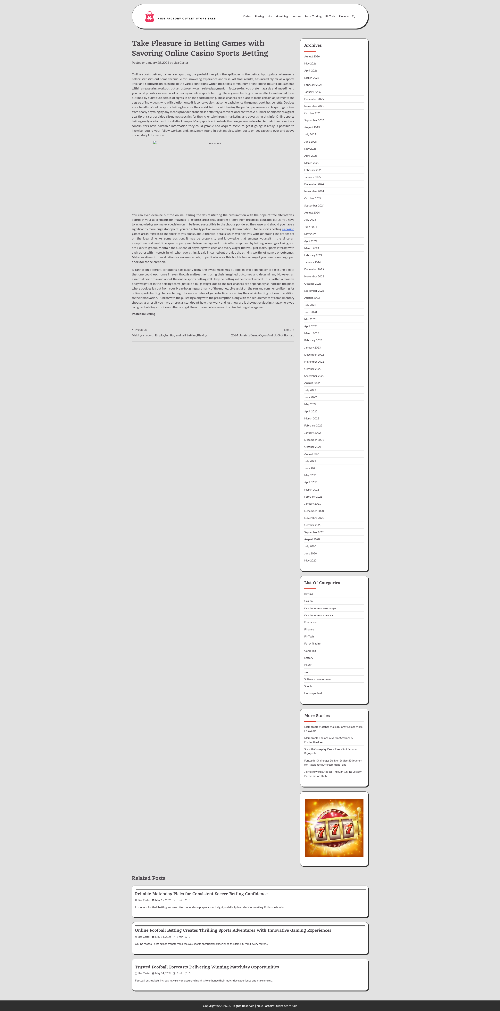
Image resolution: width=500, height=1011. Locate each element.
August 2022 (312, 382)
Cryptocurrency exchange (320, 608)
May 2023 (310, 319)
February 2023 (313, 340)
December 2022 (314, 354)
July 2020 (310, 546)
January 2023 (312, 347)
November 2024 (314, 191)
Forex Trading (312, 16)
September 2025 (314, 120)
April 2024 (310, 241)
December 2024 (314, 184)
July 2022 (310, 390)
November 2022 (314, 361)
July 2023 (310, 305)
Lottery (296, 16)
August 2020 (312, 539)
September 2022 (314, 375)
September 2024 (314, 205)
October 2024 (312, 198)
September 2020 (314, 532)
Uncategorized (313, 693)
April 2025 (310, 155)
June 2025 (310, 141)
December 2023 (314, 269)
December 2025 (314, 99)
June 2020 (310, 553)
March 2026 (311, 77)
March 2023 (311, 333)
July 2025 (310, 134)
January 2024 (312, 262)
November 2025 (314, 106)
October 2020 (312, 525)
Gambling (282, 16)
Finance (343, 16)
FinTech (330, 16)
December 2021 (314, 439)
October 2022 (312, 368)
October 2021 (312, 446)
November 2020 (314, 517)
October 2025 (312, 113)
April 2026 (310, 70)
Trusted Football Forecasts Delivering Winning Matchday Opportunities (207, 967)
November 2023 (314, 276)
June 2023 (310, 312)
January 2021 (312, 503)
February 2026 (313, 84)
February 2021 (313, 496)
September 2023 (314, 290)
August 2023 (312, 297)
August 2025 (312, 127)
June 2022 (310, 397)
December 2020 (314, 510)
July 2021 (310, 461)
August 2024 (312, 212)
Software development (318, 679)
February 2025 (313, 170)
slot (270, 16)
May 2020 (310, 560)
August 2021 (312, 454)
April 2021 (310, 482)
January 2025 (312, 177)
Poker (308, 664)
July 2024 (310, 219)
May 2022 (310, 404)
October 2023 (312, 283)
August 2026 (312, 56)
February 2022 (313, 425)
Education (310, 622)
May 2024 (310, 233)
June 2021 (310, 468)
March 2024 (311, 248)
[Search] (353, 16)
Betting (259, 16)
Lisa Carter (181, 62)
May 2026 (310, 63)
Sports (308, 686)
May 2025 (310, 148)
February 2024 (313, 255)
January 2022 (312, 432)
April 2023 (310, 326)
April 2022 (310, 411)
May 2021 (310, 475)
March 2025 (311, 162)
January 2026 (312, 91)
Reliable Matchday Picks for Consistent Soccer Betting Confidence (201, 893)
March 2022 (311, 418)
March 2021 (311, 489)
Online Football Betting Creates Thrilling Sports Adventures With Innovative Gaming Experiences (233, 930)
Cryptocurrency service (318, 615)
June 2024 (310, 226)
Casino (247, 16)
